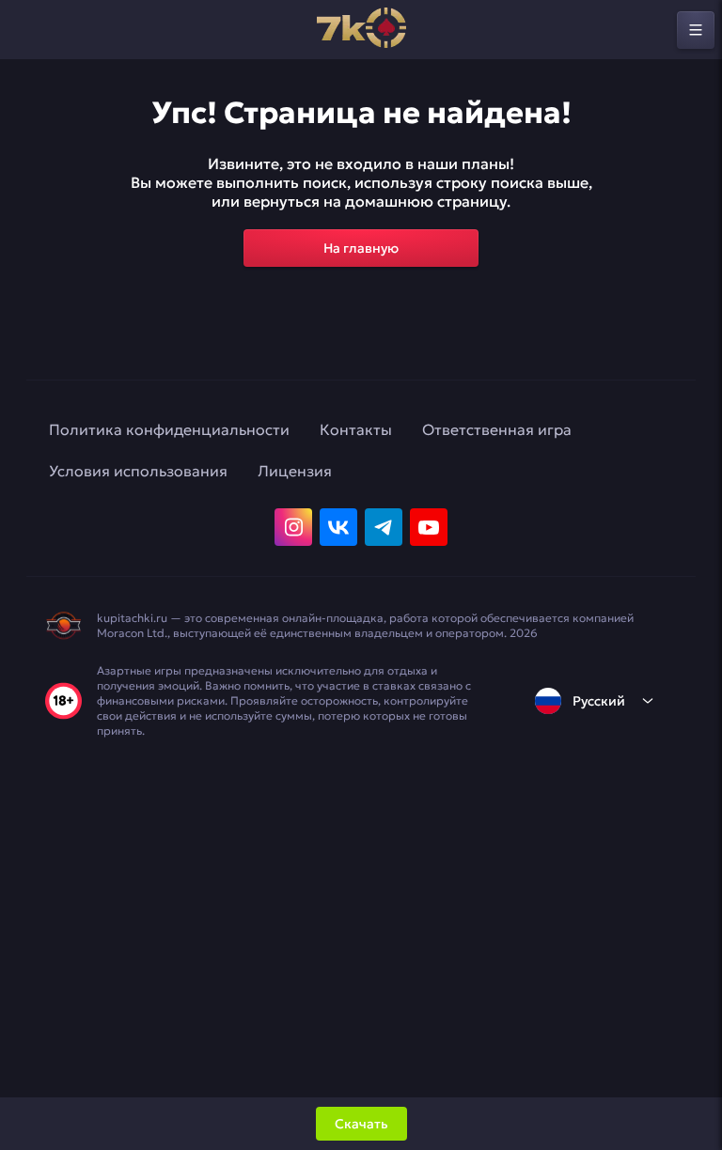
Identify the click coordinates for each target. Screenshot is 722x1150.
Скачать (361, 1123)
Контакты (356, 429)
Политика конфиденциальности (169, 429)
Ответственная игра (497, 429)
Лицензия (295, 470)
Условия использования (138, 470)
